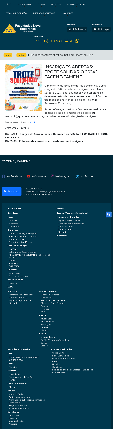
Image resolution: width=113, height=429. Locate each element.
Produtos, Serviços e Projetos (23, 233)
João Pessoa (79, 29)
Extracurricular (65, 229)
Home (8, 55)
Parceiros (13, 263)
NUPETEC (13, 258)
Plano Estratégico (60, 356)
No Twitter (87, 176)
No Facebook (14, 176)
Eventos (13, 283)
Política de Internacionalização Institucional (72, 370)
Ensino (41, 4)
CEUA (10, 364)
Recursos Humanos (18, 276)
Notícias (21, 55)
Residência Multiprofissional (71, 224)
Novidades (67, 13)
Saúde (44, 343)
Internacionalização (44, 13)
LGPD (10, 287)
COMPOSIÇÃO (16, 360)
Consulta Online (16, 239)
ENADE (42, 315)
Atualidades (46, 319)
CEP (10, 353)
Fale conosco (15, 273)
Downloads (46, 297)
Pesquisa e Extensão (16, 13)
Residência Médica (18, 297)
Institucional (24, 4)
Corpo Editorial (16, 394)
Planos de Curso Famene (53, 300)
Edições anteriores (18, 405)
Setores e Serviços (18, 246)
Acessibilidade (15, 280)
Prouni (12, 260)
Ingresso (56, 4)
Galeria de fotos (16, 421)
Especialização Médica (69, 221)
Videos (44, 346)
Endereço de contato (19, 397)
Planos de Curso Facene (52, 303)
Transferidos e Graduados (21, 295)
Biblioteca (13, 230)
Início (8, 4)
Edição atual (15, 403)
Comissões (14, 224)
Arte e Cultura (47, 321)
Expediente (14, 374)
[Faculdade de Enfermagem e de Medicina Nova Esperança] (21, 28)
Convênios (57, 367)
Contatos (13, 270)
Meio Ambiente (48, 337)
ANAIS (12, 380)
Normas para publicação (21, 377)
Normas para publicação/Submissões (27, 400)
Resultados (14, 226)
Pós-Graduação (65, 226)
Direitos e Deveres (50, 295)
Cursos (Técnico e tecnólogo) (72, 213)
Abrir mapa (103, 29)
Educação (46, 324)
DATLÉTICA (14, 266)
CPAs (10, 217)
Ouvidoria (13, 213)
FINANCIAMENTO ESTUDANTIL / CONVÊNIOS (29, 255)
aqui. (32, 122)
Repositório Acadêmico (20, 242)
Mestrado (62, 232)
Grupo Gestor (58, 353)
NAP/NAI (13, 249)
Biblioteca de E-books (19, 408)
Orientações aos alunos (63, 359)
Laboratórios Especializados (22, 252)
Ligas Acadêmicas (17, 383)
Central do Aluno (76, 4)
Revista (11, 390)
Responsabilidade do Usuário (23, 236)
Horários (45, 309)
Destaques (14, 415)
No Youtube (38, 176)
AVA (43, 312)
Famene (13, 221)
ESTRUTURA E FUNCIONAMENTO (24, 357)
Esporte (44, 327)
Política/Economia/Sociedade (55, 340)
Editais (55, 361)
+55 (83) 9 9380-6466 (53, 41)
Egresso (45, 306)
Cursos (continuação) (67, 217)
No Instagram (63, 176)
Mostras (12, 371)
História (44, 330)
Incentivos (62, 236)
